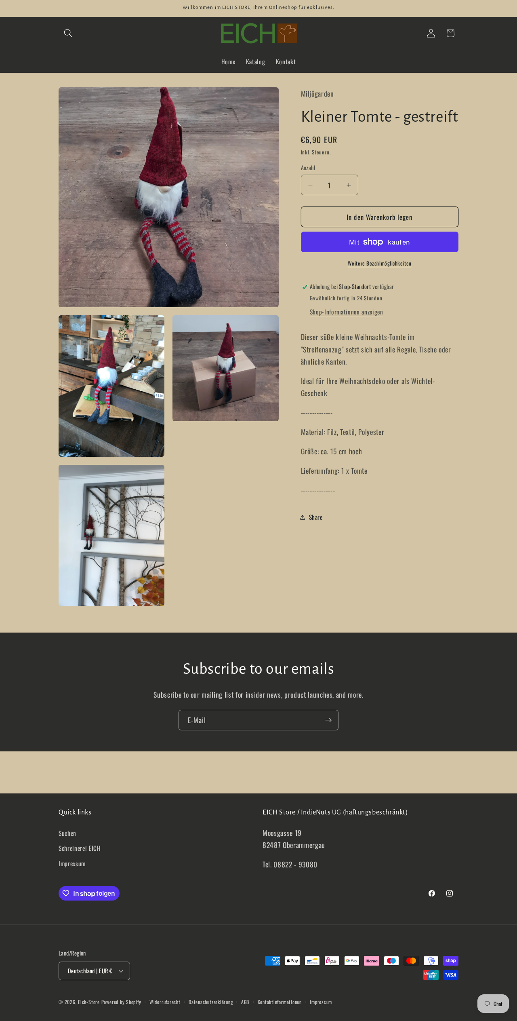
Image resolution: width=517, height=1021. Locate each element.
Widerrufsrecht (165, 1001)
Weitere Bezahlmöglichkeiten (380, 263)
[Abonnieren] (328, 720)
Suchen (67, 833)
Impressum (72, 863)
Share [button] (316, 517)
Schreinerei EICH (80, 848)
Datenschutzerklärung (211, 1001)
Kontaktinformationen (280, 1001)
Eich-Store (89, 1001)
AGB (245, 1001)
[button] (68, 33)
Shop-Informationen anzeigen (346, 311)
